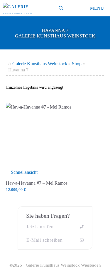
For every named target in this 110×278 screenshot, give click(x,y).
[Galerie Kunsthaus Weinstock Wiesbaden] (17, 8)
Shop (77, 63)
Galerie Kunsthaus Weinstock (39, 63)
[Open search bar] (62, 8)
